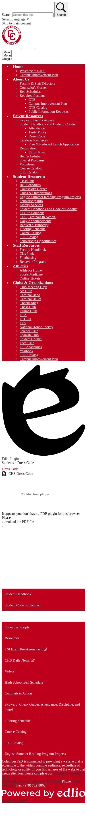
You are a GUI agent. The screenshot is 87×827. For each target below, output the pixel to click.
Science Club (29, 331)
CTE (32, 99)
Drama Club (28, 311)
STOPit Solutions (32, 213)
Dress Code (37, 136)
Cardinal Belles (30, 299)
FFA (23, 323)
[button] (18, 66)
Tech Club (27, 343)
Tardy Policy (38, 132)
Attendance (37, 128)
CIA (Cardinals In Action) (38, 217)
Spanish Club (29, 335)
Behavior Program (33, 262)
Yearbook (26, 351)
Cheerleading (29, 303)
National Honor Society (36, 327)
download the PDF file (18, 521)
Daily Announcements (35, 221)
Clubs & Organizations (36, 193)
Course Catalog (30, 168)
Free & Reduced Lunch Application (54, 144)
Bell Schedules (30, 91)
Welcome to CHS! (33, 71)
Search (6, 14)
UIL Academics (31, 347)
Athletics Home (31, 270)
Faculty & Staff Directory (38, 83)
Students (8, 463)
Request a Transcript (34, 225)
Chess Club (28, 307)
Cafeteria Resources (34, 140)
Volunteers (27, 164)
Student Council (31, 339)
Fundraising (28, 258)
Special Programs (32, 160)
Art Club (26, 291)
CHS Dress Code (20, 473)
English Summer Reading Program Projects (50, 197)
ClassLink (27, 181)
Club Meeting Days (33, 287)
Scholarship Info (31, 201)
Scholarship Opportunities (38, 241)
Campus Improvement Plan (39, 75)
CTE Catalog (38, 107)
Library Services (31, 205)
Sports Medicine (31, 274)
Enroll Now (37, 152)
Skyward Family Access (37, 120)
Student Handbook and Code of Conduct (48, 124)
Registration (28, 148)
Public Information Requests (48, 111)
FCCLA (25, 319)
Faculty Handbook (33, 250)
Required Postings (32, 95)
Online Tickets (30, 278)
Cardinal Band (30, 295)
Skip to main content (16, 23)
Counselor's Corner (33, 87)
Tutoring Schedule (33, 229)
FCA (23, 315)
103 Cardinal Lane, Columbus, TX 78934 (31, 781)
